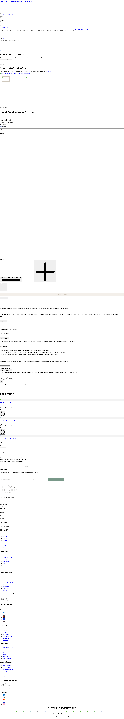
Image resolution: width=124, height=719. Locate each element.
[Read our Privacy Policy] (72, 712)
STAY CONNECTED (62, 706)
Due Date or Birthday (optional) (57, 698)
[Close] (73, 677)
